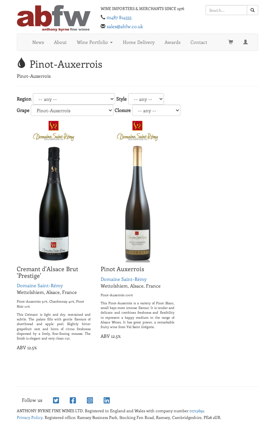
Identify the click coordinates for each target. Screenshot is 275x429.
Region (24, 99)
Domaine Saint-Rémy (40, 285)
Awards (172, 42)
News (38, 42)
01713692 (196, 410)
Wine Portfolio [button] (93, 42)
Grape (23, 110)
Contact (198, 42)
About (60, 42)
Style (121, 99)
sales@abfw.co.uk (125, 26)
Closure (123, 110)
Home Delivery (139, 42)
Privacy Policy (30, 417)
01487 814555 (119, 17)
